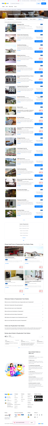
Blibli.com (16, 407)
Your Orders (39, 0)
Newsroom (16, 397)
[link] (38, 3)
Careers (16, 399)
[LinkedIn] (39, 415)
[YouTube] (41, 415)
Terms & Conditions (29, 402)
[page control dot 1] (23, 240)
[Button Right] (42, 337)
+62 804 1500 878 (10, 404)
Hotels (22, 397)
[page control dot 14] (26, 347)
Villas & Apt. (23, 399)
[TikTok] (37, 417)
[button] (40, 244)
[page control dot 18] (28, 347)
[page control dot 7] (22, 347)
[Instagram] (35, 417)
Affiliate (16, 402)
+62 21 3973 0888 (10, 406)
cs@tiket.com (9, 400)
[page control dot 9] (23, 347)
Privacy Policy (30, 400)
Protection (16, 406)
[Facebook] (35, 415)
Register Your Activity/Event (30, 407)
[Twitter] (37, 415)
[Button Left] (40, 337)
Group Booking (30, 398)
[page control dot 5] (21, 347)
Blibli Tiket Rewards (33, 0)
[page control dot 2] (19, 347)
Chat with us (9, 397)
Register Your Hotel (30, 404)
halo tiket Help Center (30, 396)
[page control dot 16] (27, 347)
